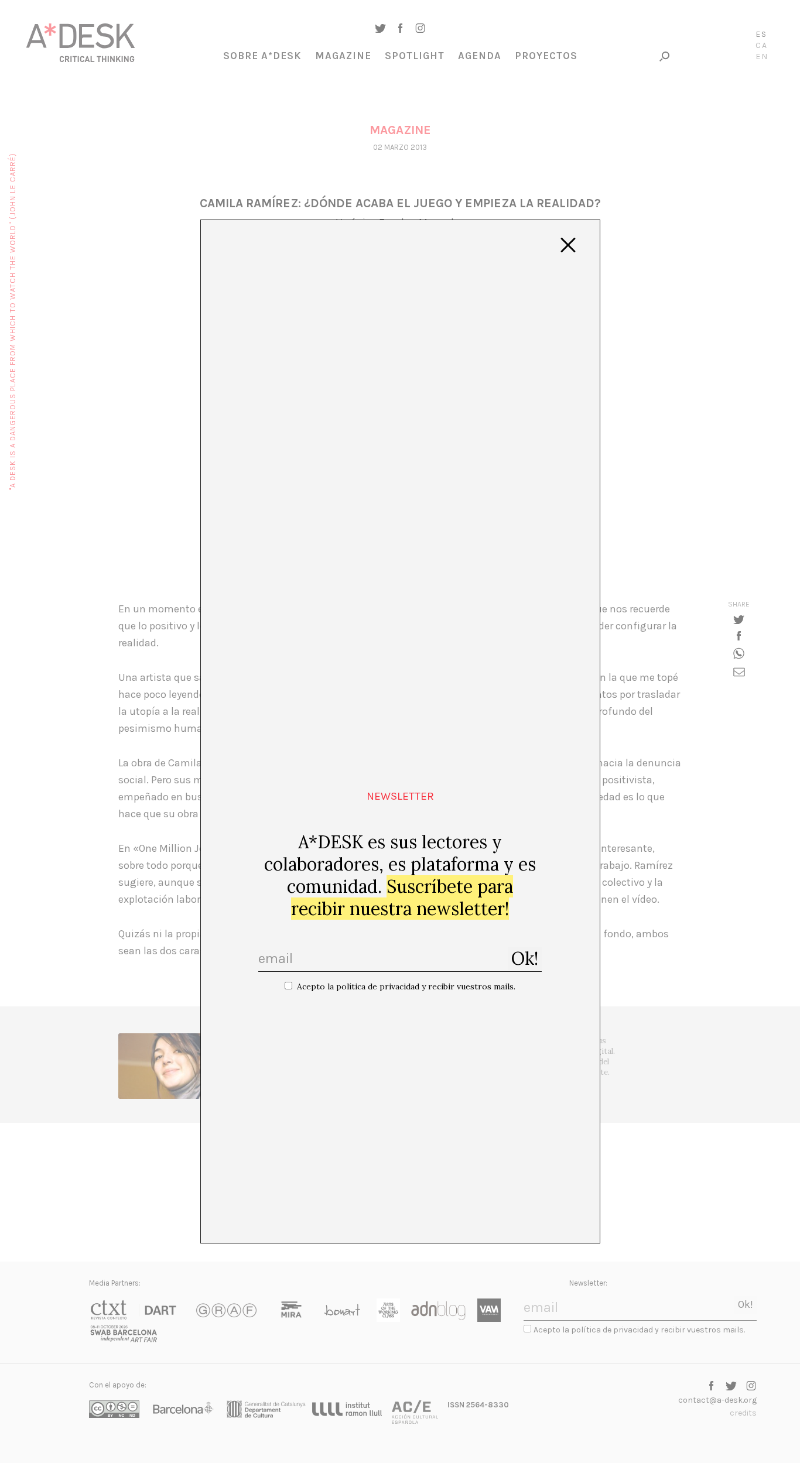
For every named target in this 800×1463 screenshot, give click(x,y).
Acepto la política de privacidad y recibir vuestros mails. (406, 986)
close (568, 245)
